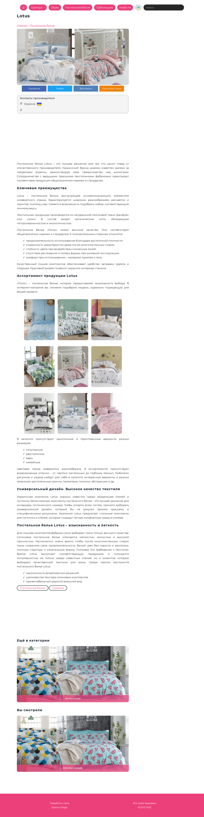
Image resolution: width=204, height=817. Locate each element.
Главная (22, 25)
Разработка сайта (59, 803)
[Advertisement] (73, 138)
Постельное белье (32, 588)
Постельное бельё (42, 25)
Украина (58, 588)
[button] (200, 408)
